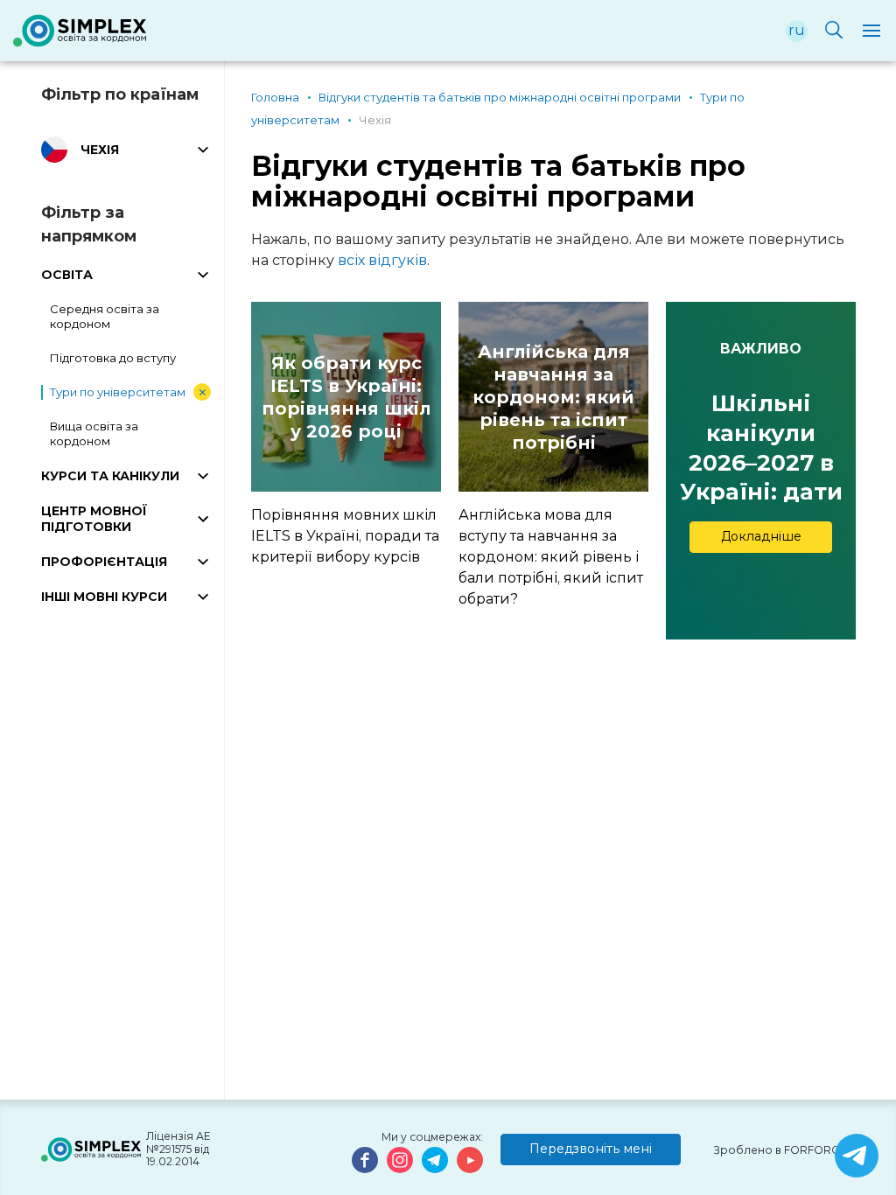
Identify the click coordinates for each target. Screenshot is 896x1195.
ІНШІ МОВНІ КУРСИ (104, 596)
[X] (856, 1156)
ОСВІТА (67, 275)
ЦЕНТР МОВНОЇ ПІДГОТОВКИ (94, 519)
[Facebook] (365, 1160)
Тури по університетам (118, 392)
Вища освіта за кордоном (94, 433)
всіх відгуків (382, 260)
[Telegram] (435, 1160)
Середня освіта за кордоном (104, 316)
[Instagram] (400, 1160)
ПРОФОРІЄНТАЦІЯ (104, 562)
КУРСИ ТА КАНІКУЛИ (110, 476)
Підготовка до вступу (113, 358)
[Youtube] (470, 1160)
